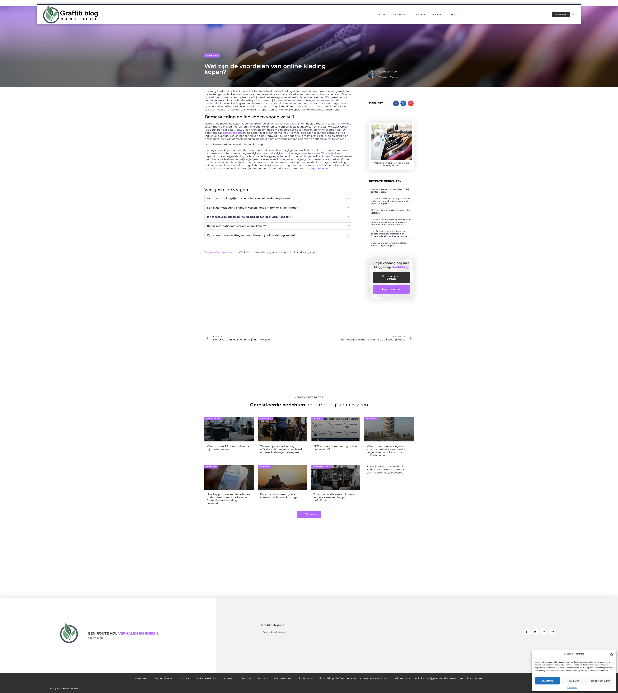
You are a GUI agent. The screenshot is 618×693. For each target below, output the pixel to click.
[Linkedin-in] (544, 631)
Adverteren (141, 678)
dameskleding (232, 132)
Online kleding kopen (304, 252)
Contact (454, 14)
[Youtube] (552, 631)
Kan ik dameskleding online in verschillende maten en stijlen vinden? (278, 207)
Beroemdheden (164, 678)
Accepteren (547, 680)
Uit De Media (400, 14)
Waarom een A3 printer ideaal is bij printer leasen (228, 448)
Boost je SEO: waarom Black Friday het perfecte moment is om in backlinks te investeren (387, 469)
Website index (282, 678)
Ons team (437, 14)
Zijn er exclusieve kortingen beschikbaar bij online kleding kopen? (278, 235)
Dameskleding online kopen (271, 252)
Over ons (420, 14)
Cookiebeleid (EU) (206, 678)
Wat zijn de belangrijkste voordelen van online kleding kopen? (278, 198)
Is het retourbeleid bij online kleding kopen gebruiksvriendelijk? (278, 216)
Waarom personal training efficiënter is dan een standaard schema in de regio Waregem (390, 201)
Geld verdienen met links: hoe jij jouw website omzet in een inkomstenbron (438, 678)
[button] (611, 653)
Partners (382, 14)
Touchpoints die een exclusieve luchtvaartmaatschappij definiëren (334, 497)
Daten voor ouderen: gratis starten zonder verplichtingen (389, 244)
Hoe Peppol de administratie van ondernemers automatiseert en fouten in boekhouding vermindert (389, 234)
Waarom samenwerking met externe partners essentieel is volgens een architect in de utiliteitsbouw (391, 222)
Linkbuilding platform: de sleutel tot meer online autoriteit (353, 678)
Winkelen (212, 55)
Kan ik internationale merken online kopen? (278, 226)
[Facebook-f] (526, 631)
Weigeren (574, 680)
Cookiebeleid (572, 688)
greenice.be (320, 168)
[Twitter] (535, 631)
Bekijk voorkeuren (600, 680)
